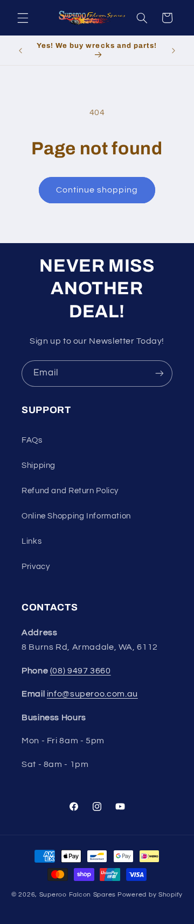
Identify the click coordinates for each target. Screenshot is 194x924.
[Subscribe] (159, 373)
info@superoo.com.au (92, 694)
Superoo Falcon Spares (77, 895)
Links (31, 541)
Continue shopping (97, 190)
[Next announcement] (173, 50)
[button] (22, 17)
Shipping (39, 465)
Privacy (36, 567)
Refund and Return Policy (70, 491)
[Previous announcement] (20, 50)
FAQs (32, 440)
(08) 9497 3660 (80, 670)
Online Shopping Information (76, 516)
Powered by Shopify (150, 895)
